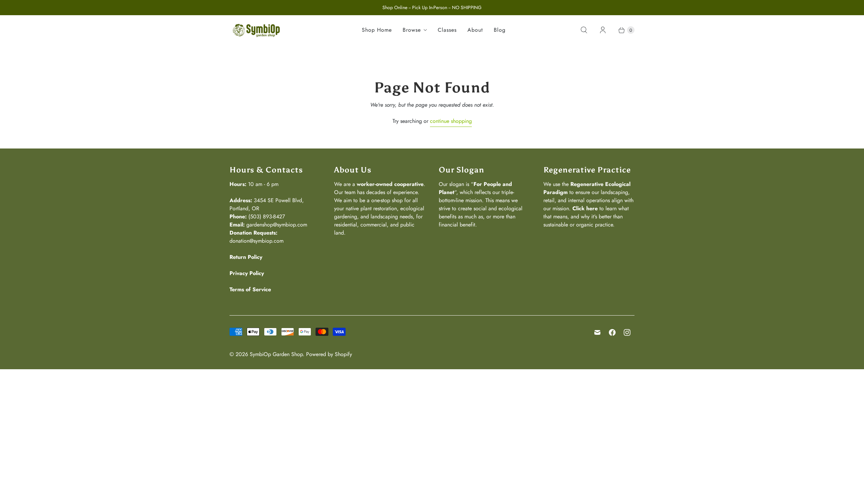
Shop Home (377, 30)
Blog (500, 30)
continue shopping (451, 121)
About (475, 30)
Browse (412, 30)
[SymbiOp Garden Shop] (257, 30)
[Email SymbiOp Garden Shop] (597, 332)
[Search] (583, 30)
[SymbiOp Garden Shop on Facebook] (612, 332)
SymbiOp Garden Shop (276, 354)
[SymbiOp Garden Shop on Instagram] (627, 332)
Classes (447, 30)
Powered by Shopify (329, 354)
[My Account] (602, 30)
